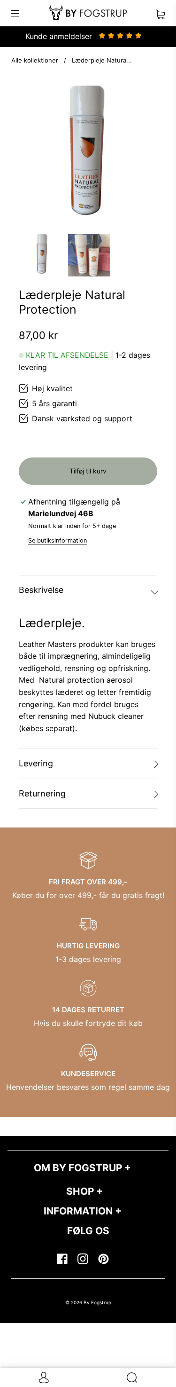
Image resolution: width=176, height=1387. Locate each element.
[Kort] (160, 12)
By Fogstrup (97, 1302)
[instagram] (82, 1258)
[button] (32, 157)
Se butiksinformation (57, 540)
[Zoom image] (88, 157)
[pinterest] (103, 1258)
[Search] (132, 1377)
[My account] (44, 1377)
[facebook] (62, 1258)
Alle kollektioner (34, 60)
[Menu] (20, 13)
